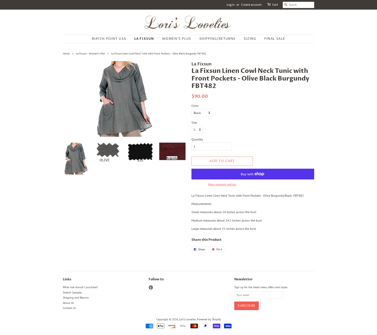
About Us (68, 303)
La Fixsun (144, 39)
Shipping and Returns (76, 297)
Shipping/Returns (217, 39)
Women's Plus (176, 39)
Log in (231, 5)
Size (194, 122)
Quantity (197, 139)
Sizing (250, 39)
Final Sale (274, 39)
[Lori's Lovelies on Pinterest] (151, 288)
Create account (251, 5)
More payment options (222, 184)
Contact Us (69, 308)
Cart (275, 5)
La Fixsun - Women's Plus (90, 53)
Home (66, 53)
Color (195, 106)
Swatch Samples (72, 292)
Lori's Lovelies (187, 319)
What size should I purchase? (80, 287)
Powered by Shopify (209, 319)
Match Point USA (109, 39)
